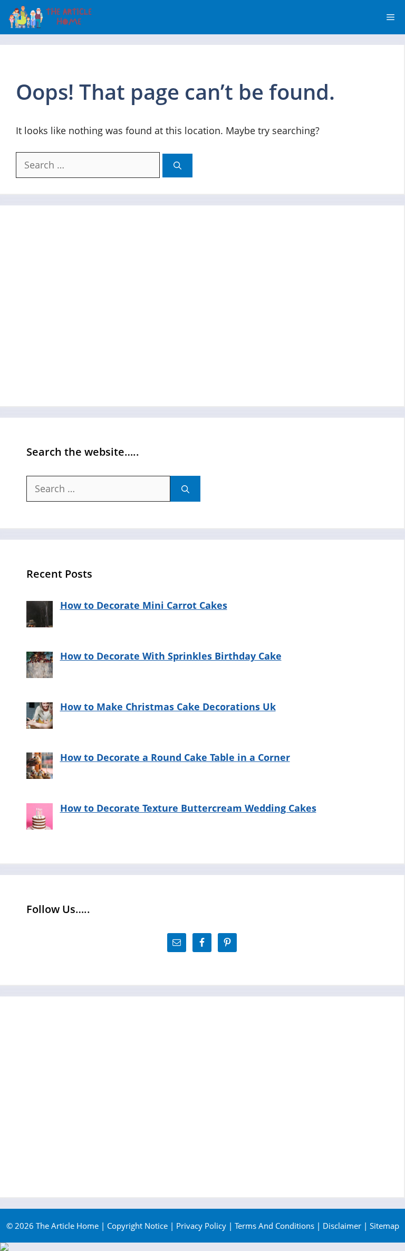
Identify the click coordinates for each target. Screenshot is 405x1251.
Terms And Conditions (274, 1225)
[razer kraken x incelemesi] (202, 1247)
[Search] (177, 165)
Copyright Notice (137, 1225)
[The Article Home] (49, 17)
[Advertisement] (202, 306)
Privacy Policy (201, 1225)
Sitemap (384, 1225)
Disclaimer (342, 1225)
